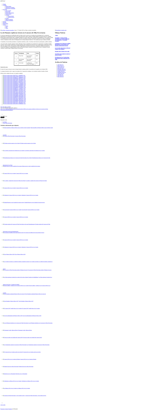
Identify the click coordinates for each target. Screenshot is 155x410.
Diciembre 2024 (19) (61, 69)
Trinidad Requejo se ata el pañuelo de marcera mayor (34, 202)
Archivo (4, 24)
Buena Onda (7, 11)
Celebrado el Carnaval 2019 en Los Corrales (29, 247)
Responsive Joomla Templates (6, 408)
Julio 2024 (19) (60, 74)
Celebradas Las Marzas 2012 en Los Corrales (30, 381)
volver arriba (2, 404)
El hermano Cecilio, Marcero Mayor (25, 330)
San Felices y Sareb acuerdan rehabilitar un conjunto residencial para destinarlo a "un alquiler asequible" (62, 39)
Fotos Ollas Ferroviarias (7, 123)
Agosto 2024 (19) (60, 73)
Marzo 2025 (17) (60, 65)
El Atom (7, 18)
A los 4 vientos (8, 10)
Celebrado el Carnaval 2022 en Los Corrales (29, 195)
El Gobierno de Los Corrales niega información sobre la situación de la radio (62, 58)
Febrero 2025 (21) (60, 66)
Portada (4, 4)
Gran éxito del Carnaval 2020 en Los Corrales (30, 209)
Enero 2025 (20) (60, 67)
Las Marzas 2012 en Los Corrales (23, 388)
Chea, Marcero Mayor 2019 (20, 254)
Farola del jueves (11, 17)
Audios (6, 25)
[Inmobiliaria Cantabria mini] (60, 30)
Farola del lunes (11, 16)
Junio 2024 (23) (60, 75)
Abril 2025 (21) (60, 64)
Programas (5, 9)
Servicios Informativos (9, 12)
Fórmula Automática (9, 20)
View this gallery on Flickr (5, 106)
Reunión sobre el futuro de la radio (62, 51)
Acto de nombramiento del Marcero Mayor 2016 (32, 315)
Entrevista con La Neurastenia (21, 373)
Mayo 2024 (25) (60, 76)
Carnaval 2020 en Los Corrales (22, 216)
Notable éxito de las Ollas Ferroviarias (26, 366)
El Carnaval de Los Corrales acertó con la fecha (31, 352)
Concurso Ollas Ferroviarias (20, 136)
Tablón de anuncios (9, 19)
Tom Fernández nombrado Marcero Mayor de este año (35, 293)
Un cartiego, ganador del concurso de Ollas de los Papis (36, 180)
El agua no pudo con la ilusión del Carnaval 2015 (32, 337)
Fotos (6, 27)
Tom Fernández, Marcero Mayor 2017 (26, 301)
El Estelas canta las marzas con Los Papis (28, 143)
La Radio (4, 5)
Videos (6, 28)
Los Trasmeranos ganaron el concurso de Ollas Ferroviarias (38, 344)
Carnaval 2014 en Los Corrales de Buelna (28, 359)
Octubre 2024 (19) (60, 71)
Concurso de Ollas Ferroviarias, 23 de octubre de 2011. (35, 395)
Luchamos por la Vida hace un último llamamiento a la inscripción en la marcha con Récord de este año (62, 44)
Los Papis (5, 121)
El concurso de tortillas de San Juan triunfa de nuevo (34, 232)
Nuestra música (8, 13)
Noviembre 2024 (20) (61, 70)
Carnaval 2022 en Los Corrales (22, 187)
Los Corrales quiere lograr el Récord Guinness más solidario (62, 48)
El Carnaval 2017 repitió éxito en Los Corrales (31, 308)
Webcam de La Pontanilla (10, 8)
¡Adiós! (56, 35)
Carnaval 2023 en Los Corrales (22, 173)
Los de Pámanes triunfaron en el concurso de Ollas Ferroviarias (40, 322)
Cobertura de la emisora (9, 7)
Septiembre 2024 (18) (61, 72)
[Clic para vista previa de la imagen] (7, 30)
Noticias (4, 21)
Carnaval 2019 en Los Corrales (22, 239)
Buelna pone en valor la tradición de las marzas (31, 166)
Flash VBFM (5, 23)
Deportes (4, 22)
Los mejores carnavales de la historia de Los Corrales (34, 150)
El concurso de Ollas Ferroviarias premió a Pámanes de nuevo (39, 269)
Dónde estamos (8, 6)
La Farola (7, 15)
